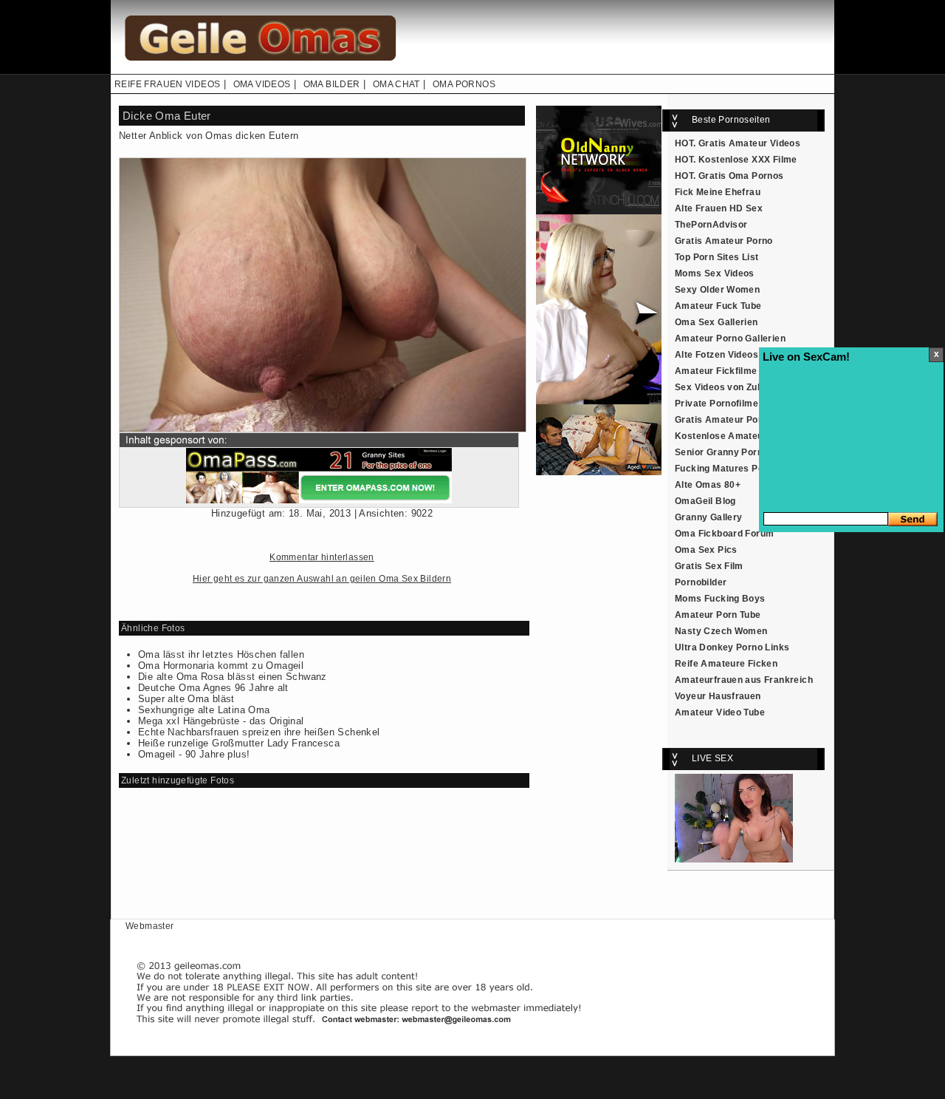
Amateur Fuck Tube (718, 306)
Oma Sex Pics (706, 550)
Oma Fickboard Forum (724, 533)
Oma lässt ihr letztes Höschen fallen (221, 654)
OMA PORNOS (464, 84)
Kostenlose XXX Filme (747, 159)
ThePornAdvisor (711, 225)
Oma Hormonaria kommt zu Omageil (220, 665)
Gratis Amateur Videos (749, 143)
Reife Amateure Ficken (726, 664)
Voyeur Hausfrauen (718, 696)
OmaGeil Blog (705, 501)
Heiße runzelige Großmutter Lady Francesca (239, 743)
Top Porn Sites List (716, 257)
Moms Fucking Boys (720, 598)
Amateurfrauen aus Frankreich (744, 680)
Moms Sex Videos (715, 273)
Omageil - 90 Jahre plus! (194, 754)
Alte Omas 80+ (707, 485)
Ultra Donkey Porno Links (732, 647)
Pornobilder (700, 582)
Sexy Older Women (717, 290)
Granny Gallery (708, 517)
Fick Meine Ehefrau (717, 192)
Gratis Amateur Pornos (726, 420)
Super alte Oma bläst (186, 698)
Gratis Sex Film (709, 566)
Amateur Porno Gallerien (730, 338)
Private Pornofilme (716, 403)
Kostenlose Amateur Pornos (738, 436)
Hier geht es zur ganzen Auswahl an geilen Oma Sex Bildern (322, 579)
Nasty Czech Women (721, 631)
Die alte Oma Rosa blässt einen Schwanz (232, 676)
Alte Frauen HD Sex (719, 208)
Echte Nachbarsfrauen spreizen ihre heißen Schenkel (259, 732)
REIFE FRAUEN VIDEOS (167, 84)
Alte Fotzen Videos (716, 355)
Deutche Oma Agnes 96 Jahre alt (213, 687)
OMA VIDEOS (262, 84)
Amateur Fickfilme (716, 371)
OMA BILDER (331, 84)
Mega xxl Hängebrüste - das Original (221, 721)
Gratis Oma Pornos (741, 176)
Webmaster (150, 926)
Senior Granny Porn (719, 452)
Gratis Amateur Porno (724, 241)
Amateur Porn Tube (718, 615)
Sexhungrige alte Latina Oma (204, 709)
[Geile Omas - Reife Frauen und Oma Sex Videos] (258, 71)
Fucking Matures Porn (724, 468)
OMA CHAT (396, 84)
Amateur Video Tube (720, 712)
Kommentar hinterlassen (321, 557)
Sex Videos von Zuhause (730, 387)
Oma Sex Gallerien (716, 322)
